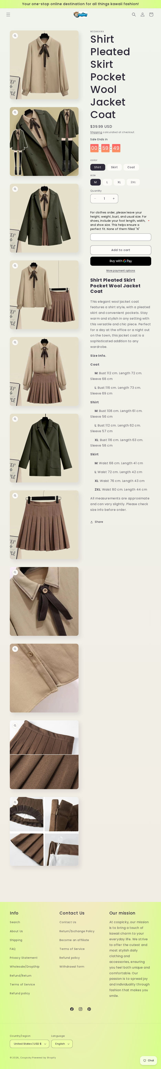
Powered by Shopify (44, 1057)
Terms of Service (22, 984)
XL (119, 182)
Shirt (97, 167)
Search (15, 922)
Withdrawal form (71, 967)
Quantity (96, 191)
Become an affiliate (74, 940)
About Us (16, 931)
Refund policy (20, 993)
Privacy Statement (24, 958)
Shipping (96, 132)
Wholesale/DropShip (25, 967)
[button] (8, 14)
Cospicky (26, 1057)
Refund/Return (21, 976)
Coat (131, 167)
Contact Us (67, 922)
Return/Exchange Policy (76, 931)
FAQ (13, 949)
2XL (135, 183)
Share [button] (99, 522)
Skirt (114, 167)
